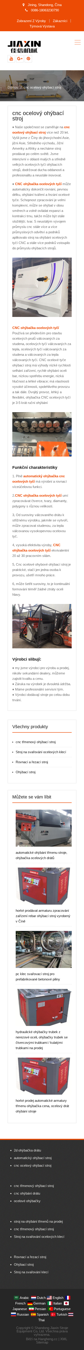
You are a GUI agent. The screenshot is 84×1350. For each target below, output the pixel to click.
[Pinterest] (28, 58)
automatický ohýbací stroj (33, 1158)
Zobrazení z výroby (31, 21)
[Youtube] (11, 58)
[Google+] (20, 58)
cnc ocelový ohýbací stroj (32, 1165)
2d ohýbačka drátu (27, 1150)
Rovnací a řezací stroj (32, 762)
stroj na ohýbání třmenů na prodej (38, 1221)
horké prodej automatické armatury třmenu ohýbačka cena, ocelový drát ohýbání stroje (42, 1106)
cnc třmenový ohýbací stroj (36, 742)
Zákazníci (60, 21)
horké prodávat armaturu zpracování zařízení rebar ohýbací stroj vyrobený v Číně (43, 916)
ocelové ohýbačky (27, 1201)
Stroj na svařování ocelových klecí (41, 752)
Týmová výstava (42, 26)
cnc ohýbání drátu (27, 1193)
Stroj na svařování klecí (31, 1272)
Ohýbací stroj (25, 772)
